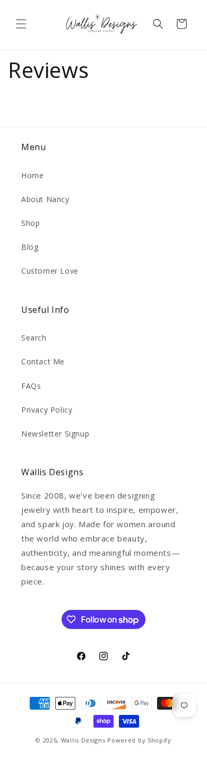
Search (34, 338)
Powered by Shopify (139, 740)
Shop (30, 223)
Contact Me (43, 361)
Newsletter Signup (55, 434)
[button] (21, 24)
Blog (29, 247)
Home (32, 175)
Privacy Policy (46, 410)
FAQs (31, 386)
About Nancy (45, 199)
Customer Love (50, 271)
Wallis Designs (83, 740)
